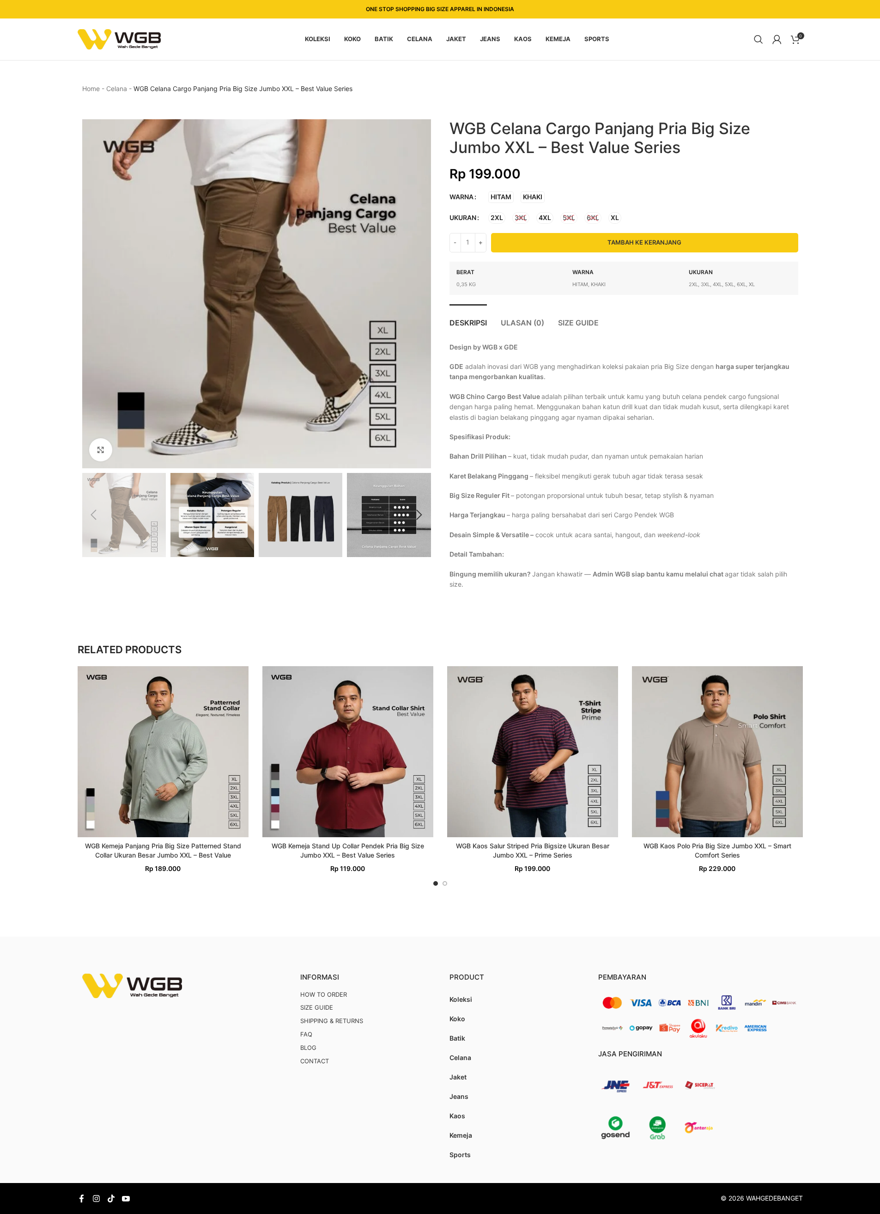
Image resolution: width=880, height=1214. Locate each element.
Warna (461, 197)
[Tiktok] (111, 1198)
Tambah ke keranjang (644, 242)
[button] (93, 515)
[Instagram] (96, 1198)
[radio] (501, 197)
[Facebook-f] (81, 1198)
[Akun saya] (777, 39)
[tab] (468, 318)
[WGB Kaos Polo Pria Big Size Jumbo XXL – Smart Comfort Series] (717, 751)
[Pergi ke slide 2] (445, 883)
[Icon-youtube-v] (126, 1198)
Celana (116, 88)
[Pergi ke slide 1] (435, 883)
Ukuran (462, 217)
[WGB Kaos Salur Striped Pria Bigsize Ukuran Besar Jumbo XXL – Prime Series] (532, 751)
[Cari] (758, 39)
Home (91, 88)
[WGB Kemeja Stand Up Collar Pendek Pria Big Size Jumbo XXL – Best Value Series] (347, 751)
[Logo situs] (119, 39)
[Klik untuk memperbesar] (100, 449)
